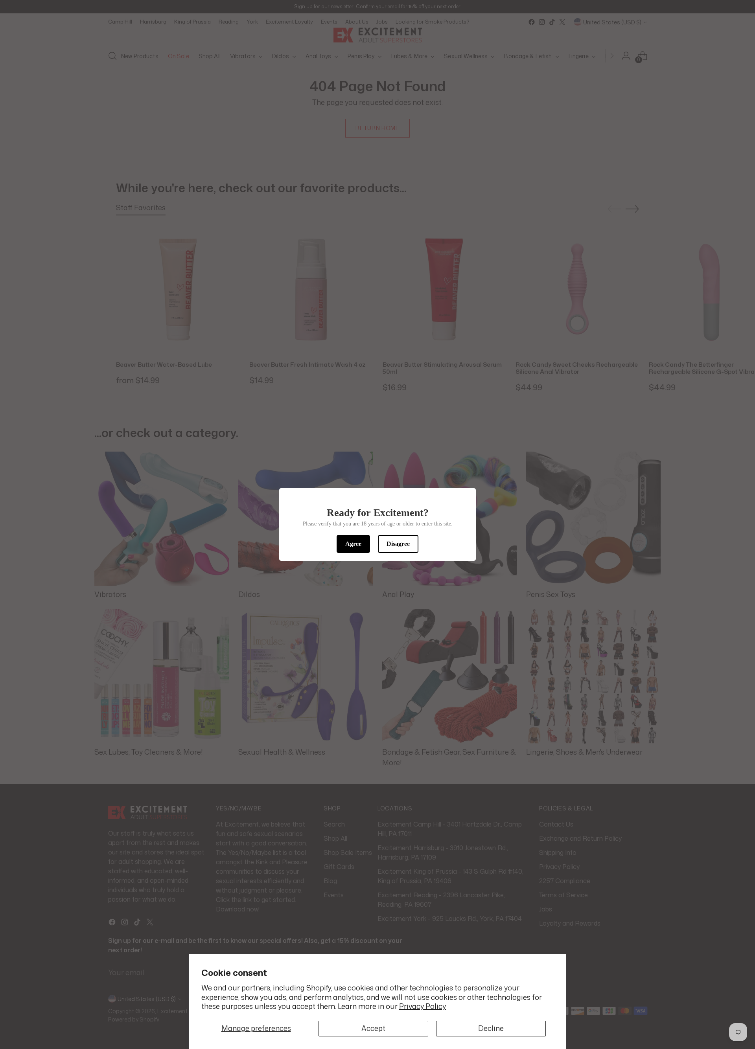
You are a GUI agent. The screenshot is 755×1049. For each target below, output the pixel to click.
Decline (491, 1028)
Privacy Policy (422, 1006)
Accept (373, 1028)
